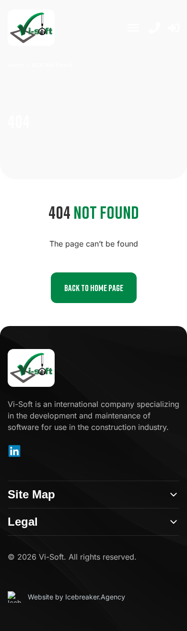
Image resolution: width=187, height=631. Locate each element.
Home (16, 64)
